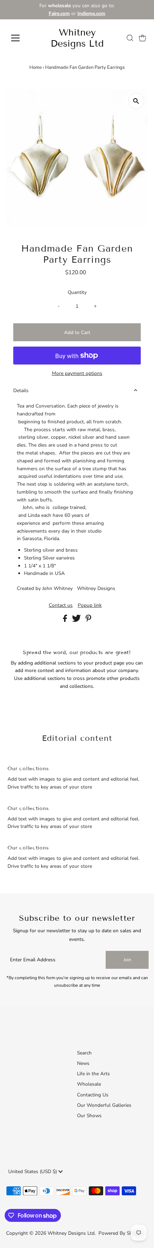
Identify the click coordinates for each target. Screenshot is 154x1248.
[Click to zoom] (136, 101)
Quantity (77, 292)
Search (84, 1052)
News (83, 1063)
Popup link (90, 605)
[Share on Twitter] (77, 620)
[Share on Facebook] (65, 620)
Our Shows (89, 1115)
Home (35, 67)
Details (21, 390)
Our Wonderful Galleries (104, 1105)
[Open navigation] (23, 38)
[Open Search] (130, 38)
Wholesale (89, 1084)
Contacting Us (93, 1094)
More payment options (77, 373)
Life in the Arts (93, 1073)
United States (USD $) (33, 1171)
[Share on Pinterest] (88, 620)
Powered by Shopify (121, 1233)
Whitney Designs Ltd (77, 38)
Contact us (61, 605)
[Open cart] (142, 38)
